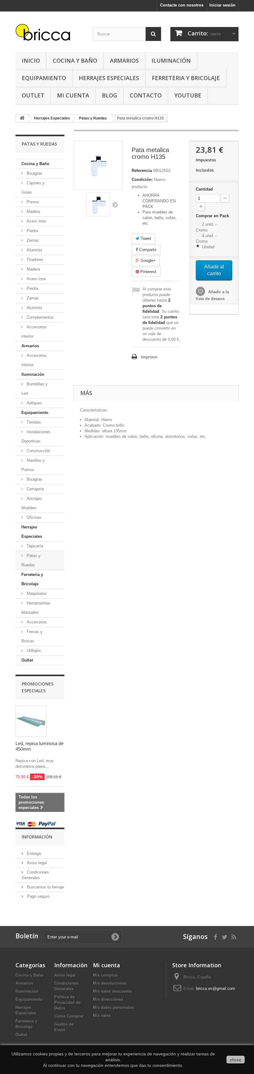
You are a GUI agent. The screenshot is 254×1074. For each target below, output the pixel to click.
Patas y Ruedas (31, 560)
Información (37, 837)
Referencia (142, 170)
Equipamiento (44, 78)
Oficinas (33, 517)
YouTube (187, 95)
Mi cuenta (106, 965)
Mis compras (105, 975)
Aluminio (33, 250)
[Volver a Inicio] (22, 118)
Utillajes (33, 650)
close (235, 1059)
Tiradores (34, 259)
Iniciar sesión (222, 5)
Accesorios (36, 622)
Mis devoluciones (110, 983)
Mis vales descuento (112, 991)
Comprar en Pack (213, 215)
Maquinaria (35, 593)
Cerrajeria (34, 489)
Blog (109, 95)
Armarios (124, 60)
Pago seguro (38, 896)
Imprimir (149, 357)
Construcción (37, 450)
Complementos (39, 317)
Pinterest (147, 271)
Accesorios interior (34, 332)
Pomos (32, 202)
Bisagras (33, 173)
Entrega (33, 853)
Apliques (33, 403)
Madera (32, 211)
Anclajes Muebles (31, 503)
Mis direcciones (108, 999)
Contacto (146, 95)
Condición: (142, 179)
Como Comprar (69, 1016)
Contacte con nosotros (182, 5)
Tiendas (33, 422)
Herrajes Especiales (109, 78)
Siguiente (115, 204)
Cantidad (204, 189)
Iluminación (171, 60)
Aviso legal (36, 863)
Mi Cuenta (73, 95)
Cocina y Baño (75, 60)
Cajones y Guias (33, 188)
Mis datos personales (113, 1007)
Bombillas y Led (34, 389)
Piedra (31, 230)
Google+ (147, 260)
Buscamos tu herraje (45, 887)
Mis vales (102, 1015)
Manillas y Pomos (33, 465)
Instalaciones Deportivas (35, 436)
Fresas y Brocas (31, 636)
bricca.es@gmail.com (215, 988)
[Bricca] (49, 34)
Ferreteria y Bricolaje (186, 78)
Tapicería (34, 546)
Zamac (32, 240)
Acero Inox (35, 221)
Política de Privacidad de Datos (67, 1002)
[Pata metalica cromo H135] (98, 204)
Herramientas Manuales (35, 608)
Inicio (31, 60)
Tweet (145, 238)
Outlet (33, 95)
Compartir (147, 249)
